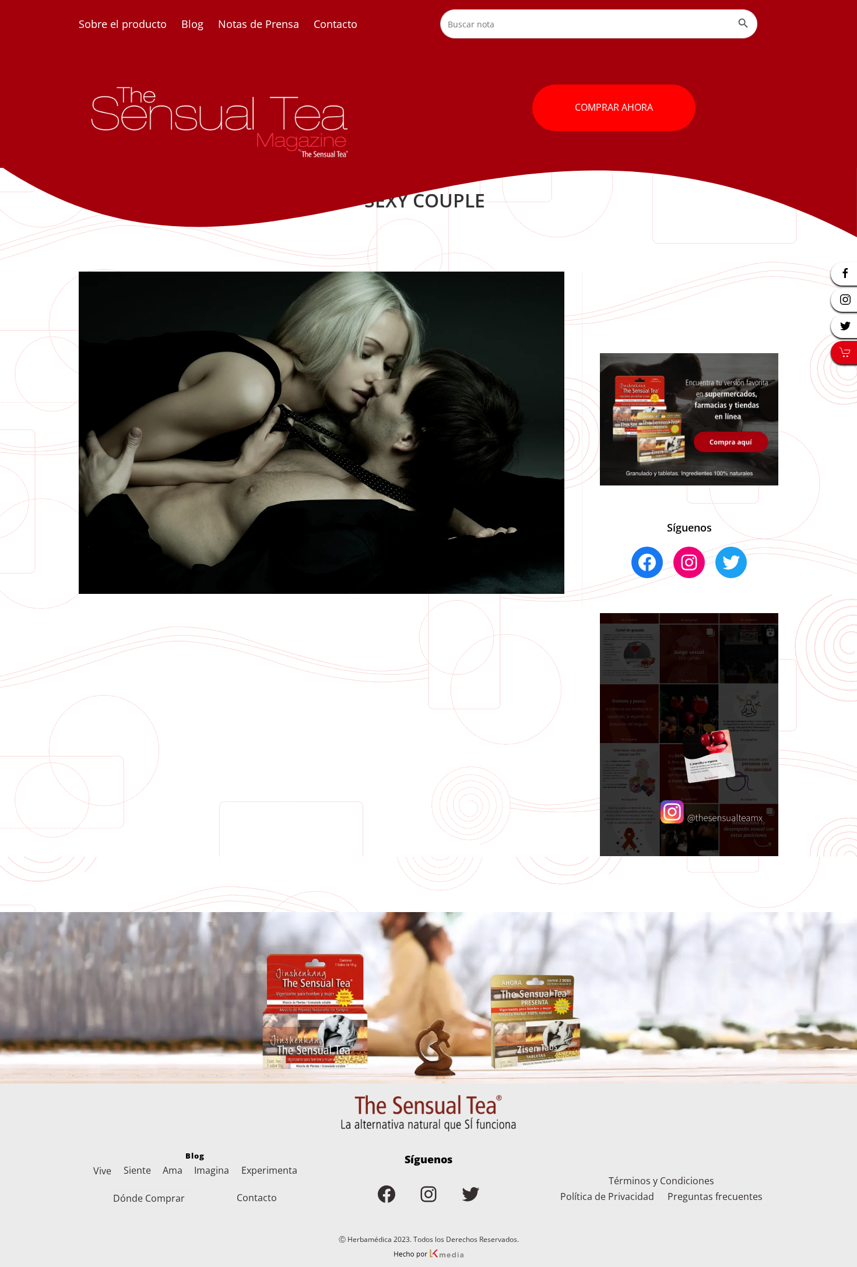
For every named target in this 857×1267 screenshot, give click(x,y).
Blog (192, 24)
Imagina (211, 1170)
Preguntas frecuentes (715, 1196)
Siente (137, 1170)
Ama (172, 1170)
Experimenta (269, 1170)
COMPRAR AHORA (614, 107)
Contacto (335, 24)
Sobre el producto (123, 24)
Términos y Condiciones (661, 1180)
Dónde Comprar (149, 1198)
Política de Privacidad (607, 1196)
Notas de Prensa (258, 24)
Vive (102, 1170)
